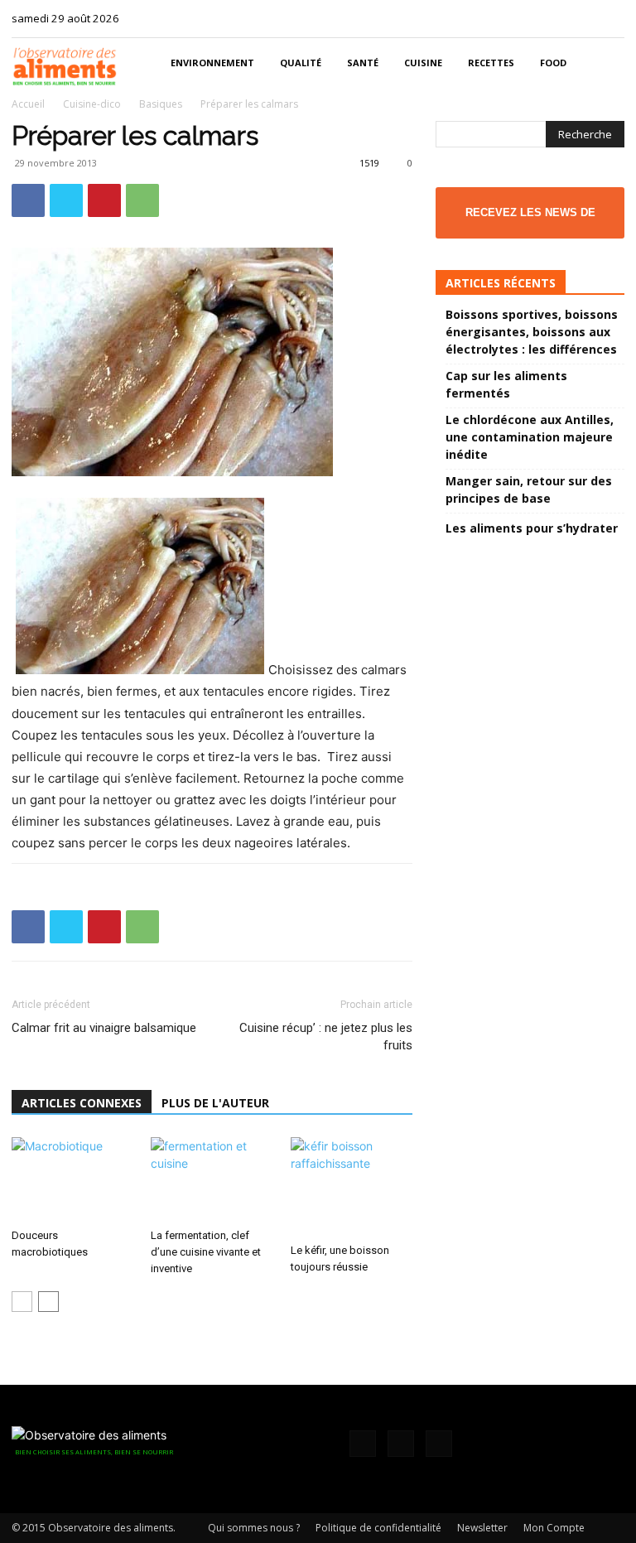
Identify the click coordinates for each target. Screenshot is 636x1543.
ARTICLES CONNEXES (82, 1103)
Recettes (491, 62)
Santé (362, 62)
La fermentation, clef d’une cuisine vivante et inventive (206, 1252)
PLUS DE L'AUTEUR (215, 1103)
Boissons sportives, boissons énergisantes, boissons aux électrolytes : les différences (532, 331)
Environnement (212, 62)
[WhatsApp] (142, 200)
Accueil (28, 104)
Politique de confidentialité (378, 1528)
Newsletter (482, 1528)
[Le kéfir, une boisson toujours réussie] (351, 1187)
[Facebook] (557, 18)
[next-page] (48, 1301)
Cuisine (423, 62)
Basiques (160, 104)
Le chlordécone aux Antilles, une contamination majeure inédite (530, 437)
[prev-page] (22, 1301)
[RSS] (584, 18)
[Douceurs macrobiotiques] (72, 1179)
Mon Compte (554, 1528)
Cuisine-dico (92, 104)
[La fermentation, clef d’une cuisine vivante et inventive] (211, 1179)
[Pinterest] (104, 200)
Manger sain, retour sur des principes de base (529, 489)
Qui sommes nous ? (254, 1528)
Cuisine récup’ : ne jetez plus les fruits (325, 1036)
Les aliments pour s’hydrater (532, 528)
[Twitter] (612, 18)
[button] (604, 63)
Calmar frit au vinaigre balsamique (104, 1027)
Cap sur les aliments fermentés (506, 384)
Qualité (300, 62)
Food (553, 62)
